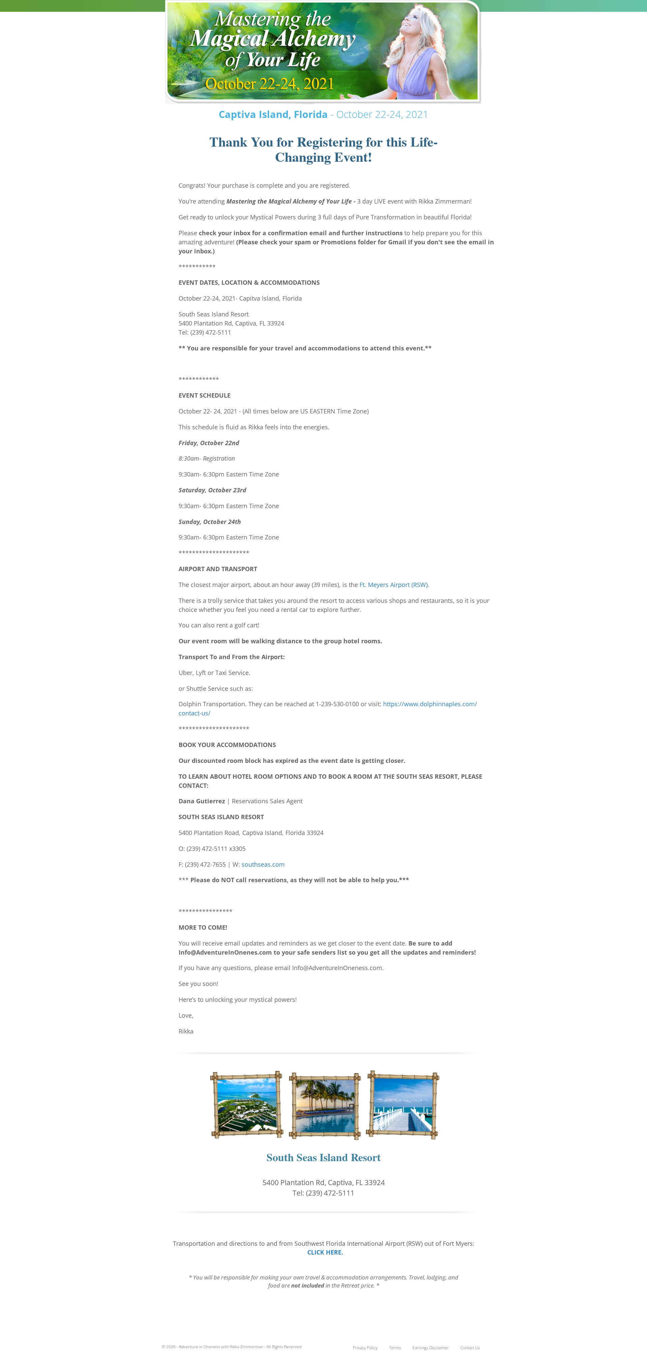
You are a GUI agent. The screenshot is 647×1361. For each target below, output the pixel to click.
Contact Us (470, 1348)
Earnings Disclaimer (430, 1348)
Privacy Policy (365, 1348)
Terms (395, 1348)
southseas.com (263, 864)
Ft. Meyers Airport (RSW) (394, 585)
